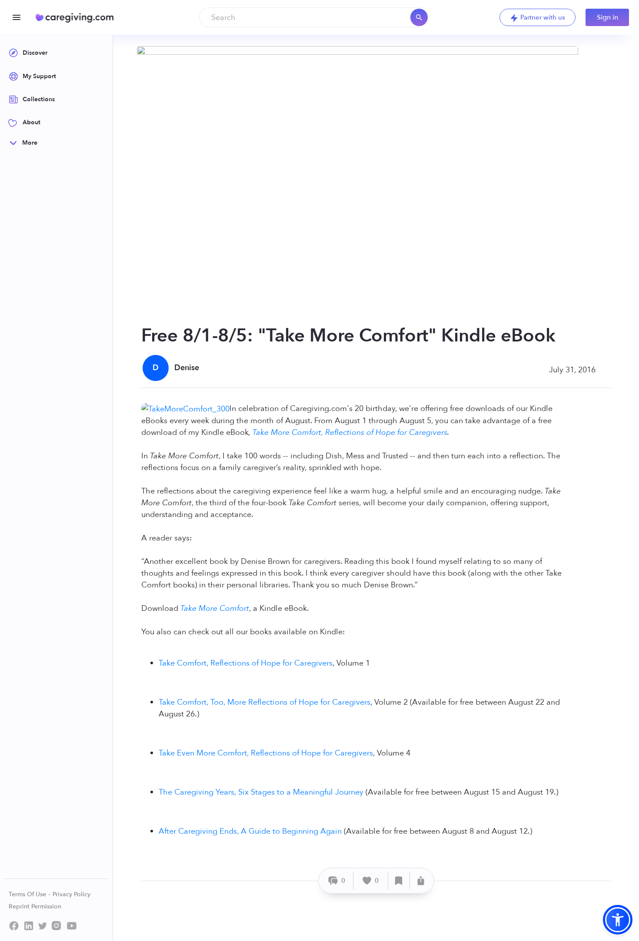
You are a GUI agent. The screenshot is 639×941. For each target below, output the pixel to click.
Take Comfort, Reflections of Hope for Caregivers (246, 663)
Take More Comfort (214, 608)
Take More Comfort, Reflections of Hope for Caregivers (350, 432)
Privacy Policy (71, 894)
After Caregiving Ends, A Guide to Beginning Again (250, 831)
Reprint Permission (35, 906)
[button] (617, 919)
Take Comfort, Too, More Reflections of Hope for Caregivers (264, 702)
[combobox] (314, 17)
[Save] (399, 880)
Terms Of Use (28, 894)
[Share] (421, 880)
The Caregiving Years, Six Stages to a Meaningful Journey (261, 792)
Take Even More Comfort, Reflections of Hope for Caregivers (266, 753)
